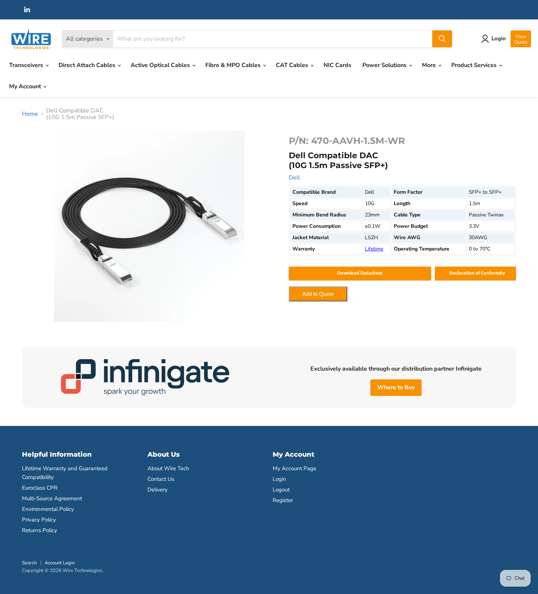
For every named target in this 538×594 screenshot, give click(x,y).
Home (30, 114)
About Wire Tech (168, 468)
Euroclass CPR (39, 487)
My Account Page (294, 468)
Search (29, 563)
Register (283, 500)
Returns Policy (39, 530)
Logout (281, 489)
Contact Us (160, 479)
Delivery (157, 489)
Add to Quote (318, 294)
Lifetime (374, 248)
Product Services (474, 65)
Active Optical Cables (161, 65)
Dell (294, 178)
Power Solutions (385, 65)
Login (279, 479)
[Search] (442, 38)
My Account (25, 86)
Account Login (60, 563)
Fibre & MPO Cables (233, 65)
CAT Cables (293, 65)
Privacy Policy (39, 519)
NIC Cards (337, 65)
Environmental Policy (48, 509)
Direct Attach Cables (88, 65)
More (429, 65)
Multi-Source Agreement (52, 498)
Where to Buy (396, 387)
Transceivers (27, 65)
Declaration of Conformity (477, 273)
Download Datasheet (360, 273)
